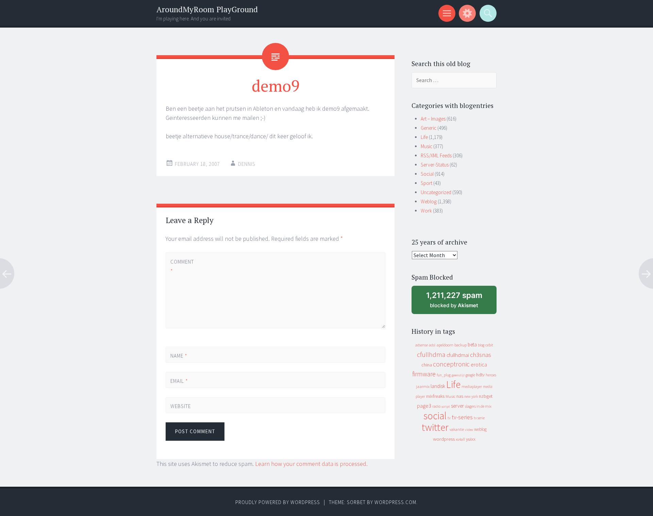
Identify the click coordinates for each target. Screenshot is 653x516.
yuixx (470, 439)
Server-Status (435, 164)
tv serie (479, 418)
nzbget (485, 396)
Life (424, 137)
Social (427, 174)
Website (180, 406)
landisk (438, 386)
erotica (479, 364)
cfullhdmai (458, 355)
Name (178, 356)
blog (481, 345)
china (426, 365)
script (445, 406)
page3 (424, 405)
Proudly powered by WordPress (277, 502)
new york (471, 396)
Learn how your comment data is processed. (311, 464)
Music (426, 146)
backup (460, 344)
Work (426, 210)
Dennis (246, 164)
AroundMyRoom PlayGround (207, 9)
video (469, 429)
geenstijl (458, 375)
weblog (480, 429)
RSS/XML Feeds (436, 155)
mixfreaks (435, 396)
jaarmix (423, 386)
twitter (435, 427)
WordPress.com (395, 502)
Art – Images (433, 118)
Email (179, 381)
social (435, 415)
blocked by (460, 302)
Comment (181, 266)
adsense (421, 345)
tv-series (462, 417)
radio (436, 406)
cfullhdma (431, 354)
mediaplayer (472, 386)
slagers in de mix (478, 406)
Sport (426, 183)
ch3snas (480, 355)
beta (472, 344)
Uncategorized (436, 192)
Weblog (429, 201)
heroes (491, 374)
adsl (432, 345)
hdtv (480, 375)
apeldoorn (444, 344)
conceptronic (451, 364)
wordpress (444, 439)
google (470, 375)
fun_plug (444, 375)
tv (449, 418)
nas (459, 396)
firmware (424, 374)
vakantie (457, 429)
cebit (489, 344)
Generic (428, 128)
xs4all (460, 439)
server (457, 406)
